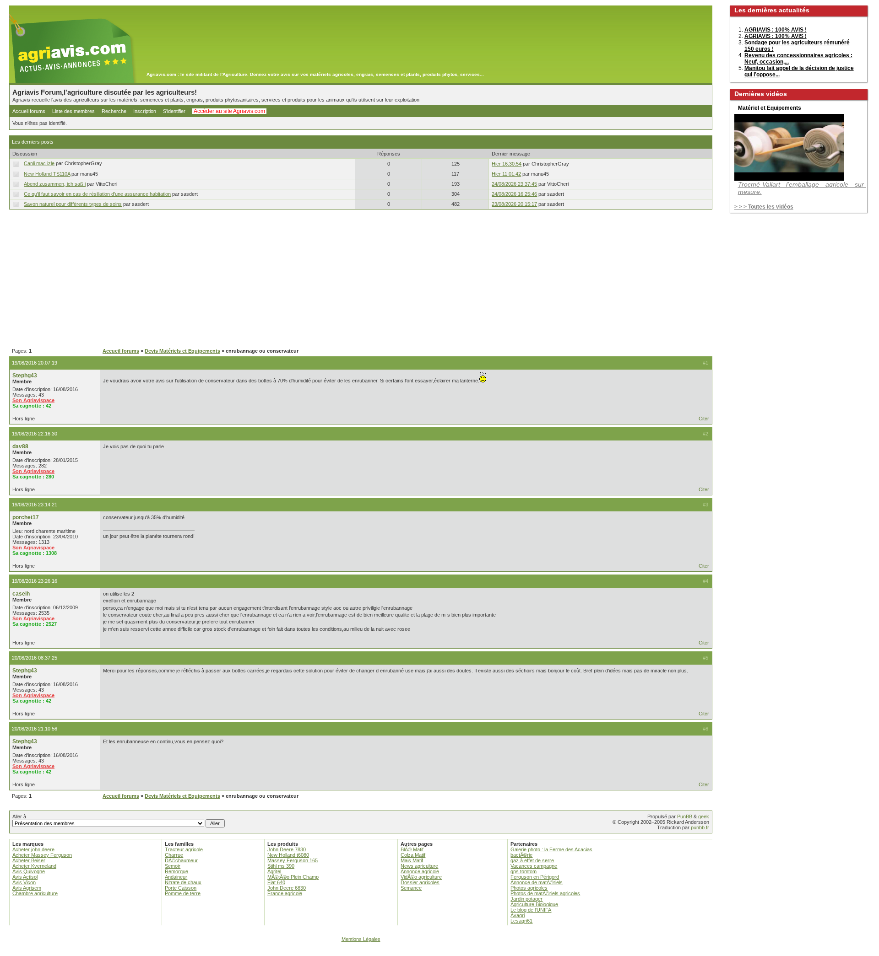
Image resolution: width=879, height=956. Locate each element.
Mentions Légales (361, 939)
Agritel (274, 871)
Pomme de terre (183, 893)
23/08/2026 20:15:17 (514, 204)
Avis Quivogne (28, 871)
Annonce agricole (420, 871)
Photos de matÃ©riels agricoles (545, 893)
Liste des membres (73, 111)
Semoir (172, 866)
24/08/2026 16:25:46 (514, 194)
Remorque (176, 871)
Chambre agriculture (35, 893)
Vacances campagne (533, 866)
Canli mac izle (39, 163)
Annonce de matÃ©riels (536, 882)
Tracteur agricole (184, 849)
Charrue (174, 855)
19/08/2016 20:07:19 (34, 362)
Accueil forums (28, 111)
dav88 (20, 446)
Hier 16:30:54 (506, 163)
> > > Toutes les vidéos (763, 207)
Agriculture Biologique (534, 904)
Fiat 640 (276, 882)
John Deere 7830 (286, 849)
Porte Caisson (180, 888)
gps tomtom (523, 871)
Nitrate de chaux (183, 882)
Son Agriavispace (33, 400)
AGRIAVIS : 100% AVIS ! (775, 30)
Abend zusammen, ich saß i (55, 184)
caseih (21, 594)
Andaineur (176, 877)
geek (703, 816)
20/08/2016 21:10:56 (34, 728)
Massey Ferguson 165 (292, 860)
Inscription (144, 111)
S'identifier (174, 111)
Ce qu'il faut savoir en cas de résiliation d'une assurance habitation (97, 194)
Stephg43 (24, 375)
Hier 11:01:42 (506, 174)
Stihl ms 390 (280, 866)
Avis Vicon (24, 882)
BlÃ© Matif (412, 849)
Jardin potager (526, 899)
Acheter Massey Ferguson (42, 855)
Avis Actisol (25, 877)
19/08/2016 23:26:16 (34, 581)
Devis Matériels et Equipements (182, 351)
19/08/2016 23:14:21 (34, 504)
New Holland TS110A (47, 174)
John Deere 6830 (286, 888)
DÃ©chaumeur (181, 860)
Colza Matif (413, 855)
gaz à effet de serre (532, 860)
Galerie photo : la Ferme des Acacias (551, 849)
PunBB (684, 816)
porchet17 (25, 517)
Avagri (517, 915)
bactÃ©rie (521, 855)
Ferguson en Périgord (534, 877)
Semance (411, 888)
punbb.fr (700, 827)
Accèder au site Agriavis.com (229, 111)
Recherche (114, 111)
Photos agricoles (529, 888)
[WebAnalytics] (439, 952)
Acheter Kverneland (34, 866)
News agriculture (419, 866)
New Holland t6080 (288, 855)
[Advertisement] (360, 279)
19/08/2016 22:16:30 (34, 433)
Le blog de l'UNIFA (530, 910)
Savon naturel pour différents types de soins (73, 204)
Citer (704, 418)
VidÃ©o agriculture (421, 877)
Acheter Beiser (28, 860)
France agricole (284, 893)
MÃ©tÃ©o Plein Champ (293, 877)
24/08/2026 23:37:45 (514, 184)
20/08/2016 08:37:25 (34, 658)
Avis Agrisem (26, 888)
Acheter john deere (33, 849)
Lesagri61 (521, 921)
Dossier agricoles (420, 882)
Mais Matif (412, 860)
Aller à (19, 816)
